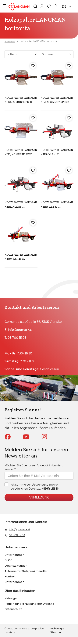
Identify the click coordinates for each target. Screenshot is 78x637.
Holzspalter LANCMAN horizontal (38, 41)
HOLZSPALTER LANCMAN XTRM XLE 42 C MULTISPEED (21, 259)
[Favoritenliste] (49, 6)
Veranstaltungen (16, 565)
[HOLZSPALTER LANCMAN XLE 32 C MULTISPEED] (21, 129)
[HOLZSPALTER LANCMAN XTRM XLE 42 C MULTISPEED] (21, 234)
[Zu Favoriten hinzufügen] (33, 66)
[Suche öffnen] (35, 6)
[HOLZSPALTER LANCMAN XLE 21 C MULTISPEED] (21, 77)
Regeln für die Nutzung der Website (29, 604)
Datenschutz (13, 609)
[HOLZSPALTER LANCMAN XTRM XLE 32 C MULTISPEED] (57, 182)
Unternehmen (14, 555)
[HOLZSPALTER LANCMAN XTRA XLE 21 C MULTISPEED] (57, 129)
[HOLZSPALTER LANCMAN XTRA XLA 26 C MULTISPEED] (21, 182)
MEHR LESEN (50, 489)
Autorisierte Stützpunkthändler (26, 571)
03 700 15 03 (17, 337)
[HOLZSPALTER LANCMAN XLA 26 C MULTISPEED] (57, 77)
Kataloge (11, 598)
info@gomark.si (20, 329)
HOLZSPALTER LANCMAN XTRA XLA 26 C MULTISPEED (21, 207)
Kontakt (10, 576)
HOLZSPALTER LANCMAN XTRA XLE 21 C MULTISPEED (57, 154)
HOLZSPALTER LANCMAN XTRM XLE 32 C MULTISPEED (57, 207)
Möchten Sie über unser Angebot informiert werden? (34, 467)
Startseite (10, 41)
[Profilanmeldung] (42, 6)
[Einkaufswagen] (55, 6)
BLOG (8, 560)
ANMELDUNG (39, 497)
